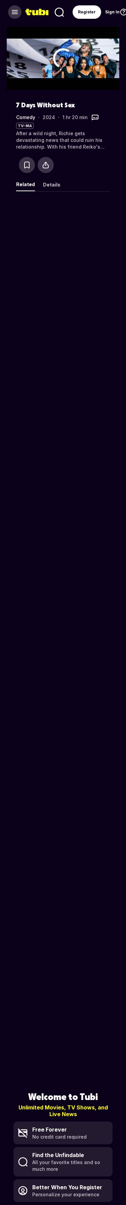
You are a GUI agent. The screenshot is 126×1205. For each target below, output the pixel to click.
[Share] (46, 165)
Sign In (112, 11)
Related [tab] (25, 184)
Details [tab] (51, 184)
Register (87, 11)
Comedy (25, 117)
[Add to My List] (27, 165)
